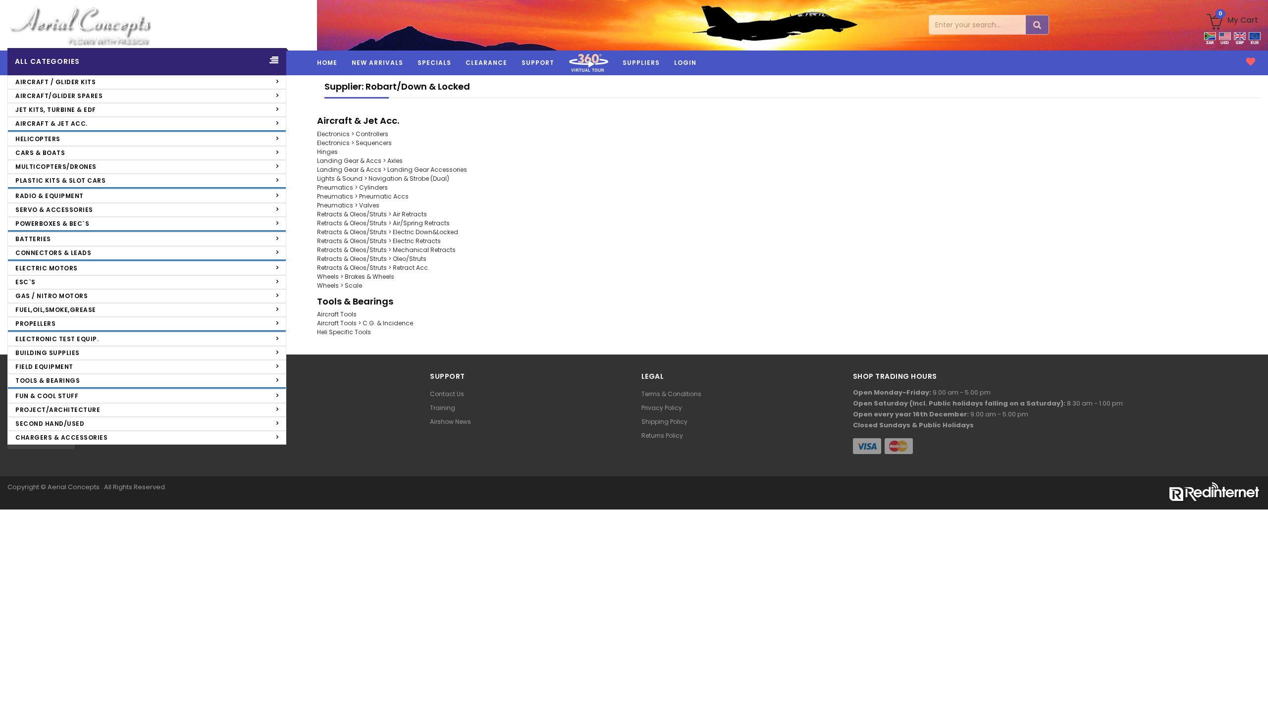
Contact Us (447, 394)
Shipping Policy (664, 421)
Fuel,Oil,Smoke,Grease (55, 310)
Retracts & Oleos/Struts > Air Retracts (372, 214)
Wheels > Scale (339, 285)
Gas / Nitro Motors (51, 296)
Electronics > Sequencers (354, 143)
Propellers (35, 323)
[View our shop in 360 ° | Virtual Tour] (588, 73)
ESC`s (25, 282)
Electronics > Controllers (352, 134)
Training (442, 408)
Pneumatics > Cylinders (352, 187)
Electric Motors (46, 268)
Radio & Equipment (49, 196)
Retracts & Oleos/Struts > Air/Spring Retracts (383, 223)
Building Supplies (47, 353)
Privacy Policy (661, 408)
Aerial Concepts (74, 487)
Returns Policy (662, 435)
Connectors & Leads (53, 253)
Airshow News (450, 421)
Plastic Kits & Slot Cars (60, 180)
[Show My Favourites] (1251, 61)
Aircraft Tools (337, 314)
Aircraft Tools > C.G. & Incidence (365, 323)
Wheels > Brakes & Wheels (355, 276)
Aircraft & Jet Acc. (51, 123)
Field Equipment (44, 366)
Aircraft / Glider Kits (55, 82)
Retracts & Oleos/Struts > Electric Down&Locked (387, 232)
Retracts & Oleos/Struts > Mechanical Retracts (386, 250)
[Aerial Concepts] (158, 25)
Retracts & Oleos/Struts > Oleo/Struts (371, 259)
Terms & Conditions (671, 394)
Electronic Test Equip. (57, 339)
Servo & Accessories (54, 209)
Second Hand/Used (49, 423)
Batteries (33, 239)
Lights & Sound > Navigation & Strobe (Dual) (383, 178)
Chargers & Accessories (61, 437)
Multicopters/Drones (56, 166)
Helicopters (37, 139)
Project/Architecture (57, 410)
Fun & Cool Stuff (46, 396)
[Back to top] (1253, 686)
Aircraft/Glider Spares (59, 96)
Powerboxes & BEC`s (52, 223)
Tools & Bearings (47, 380)
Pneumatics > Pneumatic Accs (363, 196)
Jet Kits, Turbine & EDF (55, 109)
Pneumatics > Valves (348, 205)
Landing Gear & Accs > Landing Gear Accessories (392, 169)
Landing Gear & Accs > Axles (360, 160)
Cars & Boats (40, 153)
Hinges (327, 152)
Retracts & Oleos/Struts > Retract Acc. (373, 267)
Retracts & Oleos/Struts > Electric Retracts (379, 241)
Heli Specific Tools (344, 332)
